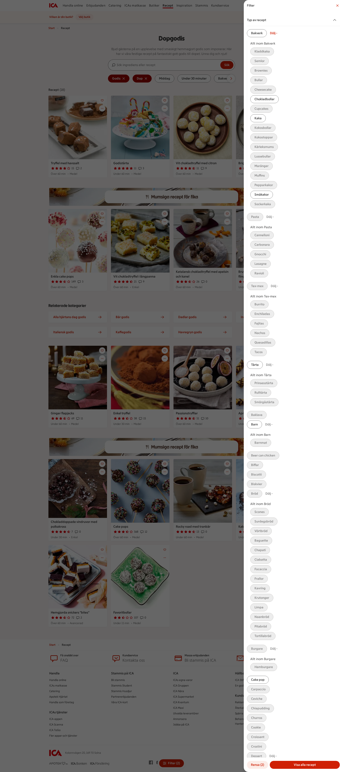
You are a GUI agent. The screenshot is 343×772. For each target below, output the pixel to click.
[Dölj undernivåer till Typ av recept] (335, 20)
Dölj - (273, 33)
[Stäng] (337, 6)
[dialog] (293, 386)
